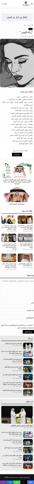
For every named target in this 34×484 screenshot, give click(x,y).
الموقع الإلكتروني (30, 317)
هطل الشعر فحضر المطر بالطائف (13, 343)
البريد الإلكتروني (30, 310)
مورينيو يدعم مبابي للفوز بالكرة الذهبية (12, 390)
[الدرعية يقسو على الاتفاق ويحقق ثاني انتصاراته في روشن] (28, 361)
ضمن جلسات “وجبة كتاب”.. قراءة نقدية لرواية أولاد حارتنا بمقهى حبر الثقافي (9, 227)
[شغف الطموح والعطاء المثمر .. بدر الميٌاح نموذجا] (25, 258)
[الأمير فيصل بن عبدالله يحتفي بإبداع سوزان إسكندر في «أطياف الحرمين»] (25, 219)
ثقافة (25, 25)
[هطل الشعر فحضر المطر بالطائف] (28, 346)
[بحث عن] (32, 4)
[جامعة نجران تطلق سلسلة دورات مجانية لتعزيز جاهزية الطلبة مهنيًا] (28, 353)
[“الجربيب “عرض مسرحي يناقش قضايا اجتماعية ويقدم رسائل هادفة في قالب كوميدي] (8, 238)
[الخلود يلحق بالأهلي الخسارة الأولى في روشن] (28, 377)
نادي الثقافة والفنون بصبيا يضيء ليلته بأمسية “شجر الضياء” (26, 245)
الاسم (32, 303)
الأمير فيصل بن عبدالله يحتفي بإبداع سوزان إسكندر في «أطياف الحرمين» (25, 227)
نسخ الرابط (17, 154)
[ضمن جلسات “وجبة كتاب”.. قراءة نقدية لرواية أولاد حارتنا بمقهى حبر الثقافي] (8, 219)
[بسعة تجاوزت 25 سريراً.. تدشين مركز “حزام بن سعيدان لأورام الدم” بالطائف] (28, 385)
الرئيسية (29, 25)
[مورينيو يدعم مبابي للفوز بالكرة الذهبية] (28, 392)
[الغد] (26, 3)
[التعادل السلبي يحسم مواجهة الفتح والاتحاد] (28, 369)
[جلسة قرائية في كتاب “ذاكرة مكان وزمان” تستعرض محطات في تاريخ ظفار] (8, 258)
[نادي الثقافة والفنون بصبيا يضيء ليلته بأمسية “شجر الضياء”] (25, 238)
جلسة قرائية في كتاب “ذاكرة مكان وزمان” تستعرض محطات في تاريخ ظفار (9, 265)
